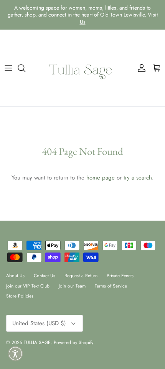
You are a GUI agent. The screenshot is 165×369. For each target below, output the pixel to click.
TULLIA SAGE (37, 342)
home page (100, 177)
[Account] (139, 68)
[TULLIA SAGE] (82, 68)
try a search (138, 177)
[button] (15, 353)
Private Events (120, 275)
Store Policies (19, 296)
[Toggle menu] (8, 68)
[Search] (25, 68)
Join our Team (72, 286)
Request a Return (80, 275)
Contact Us (44, 275)
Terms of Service (111, 286)
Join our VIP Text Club (28, 286)
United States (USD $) (39, 323)
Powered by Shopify (73, 342)
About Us (15, 275)
